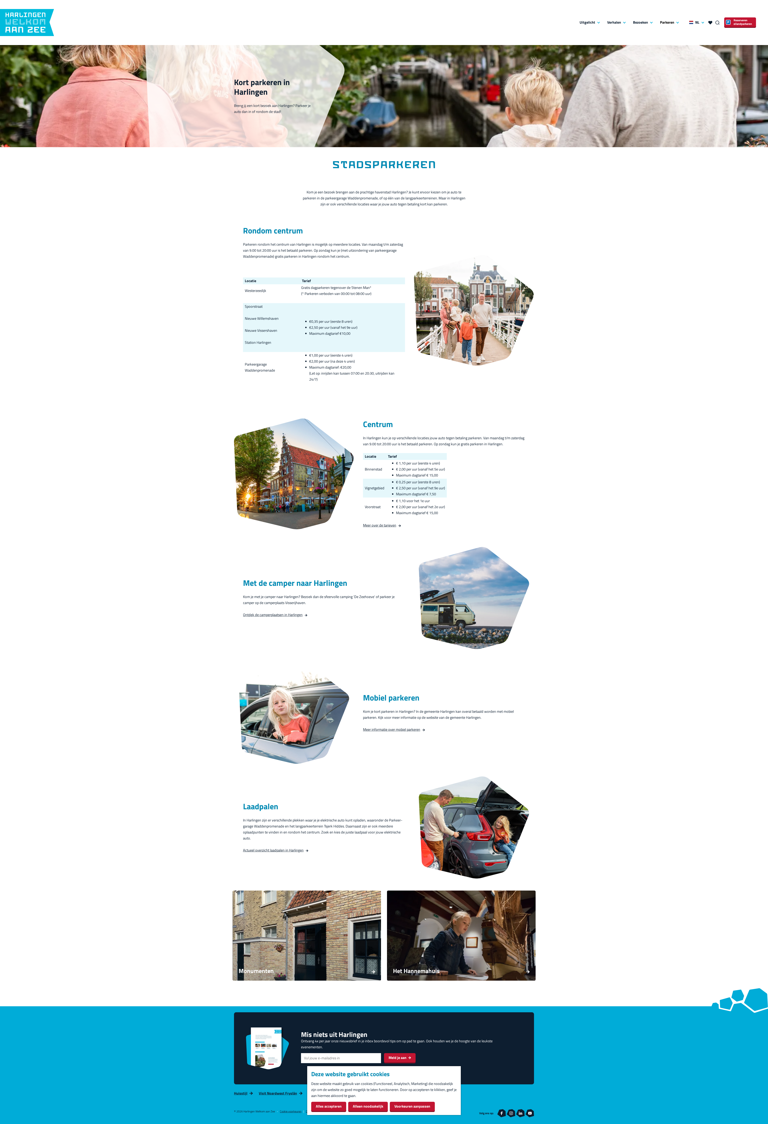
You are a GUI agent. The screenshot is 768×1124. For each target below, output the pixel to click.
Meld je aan (397, 1057)
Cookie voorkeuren (291, 1111)
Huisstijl (240, 1093)
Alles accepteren (329, 1106)
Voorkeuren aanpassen (412, 1106)
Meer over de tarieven (379, 525)
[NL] (691, 22)
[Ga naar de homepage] (27, 22)
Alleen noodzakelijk (368, 1106)
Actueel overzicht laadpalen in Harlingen (273, 850)
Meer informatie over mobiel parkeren (391, 729)
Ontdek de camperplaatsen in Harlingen (273, 614)
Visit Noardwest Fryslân (278, 1093)
